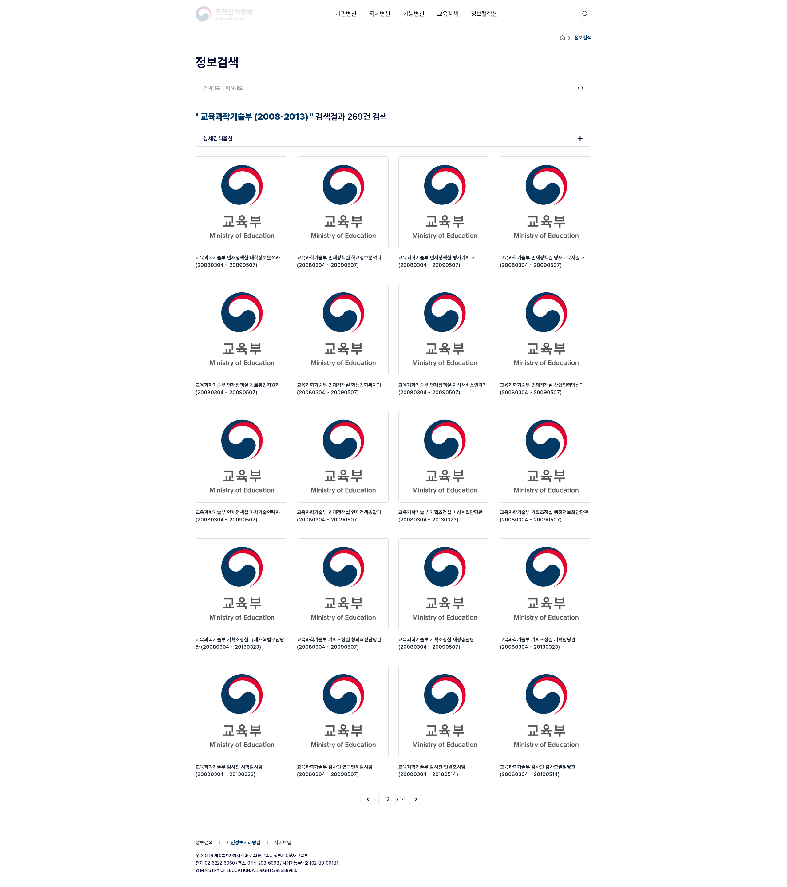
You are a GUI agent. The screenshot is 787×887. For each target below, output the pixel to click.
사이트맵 (282, 842)
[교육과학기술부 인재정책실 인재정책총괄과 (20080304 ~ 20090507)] (343, 457)
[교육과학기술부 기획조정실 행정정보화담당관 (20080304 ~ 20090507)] (545, 457)
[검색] (585, 14)
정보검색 (204, 842)
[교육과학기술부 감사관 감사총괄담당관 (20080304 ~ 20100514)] (545, 711)
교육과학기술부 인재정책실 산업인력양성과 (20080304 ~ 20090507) (542, 388)
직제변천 (379, 14)
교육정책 (447, 14)
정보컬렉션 (484, 14)
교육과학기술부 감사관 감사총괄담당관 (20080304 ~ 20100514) (537, 770)
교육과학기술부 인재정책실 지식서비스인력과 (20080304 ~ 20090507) (442, 388)
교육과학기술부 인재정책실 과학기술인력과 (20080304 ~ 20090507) (238, 516)
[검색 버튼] (581, 88)
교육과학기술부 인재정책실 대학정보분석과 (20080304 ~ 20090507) (238, 261)
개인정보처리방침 (243, 842)
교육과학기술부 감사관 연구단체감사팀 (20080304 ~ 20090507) (335, 770)
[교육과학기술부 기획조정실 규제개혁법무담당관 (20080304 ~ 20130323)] (241, 584)
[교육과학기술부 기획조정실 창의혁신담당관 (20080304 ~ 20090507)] (343, 584)
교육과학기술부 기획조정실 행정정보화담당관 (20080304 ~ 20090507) (544, 516)
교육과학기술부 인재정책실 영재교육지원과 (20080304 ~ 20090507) (542, 261)
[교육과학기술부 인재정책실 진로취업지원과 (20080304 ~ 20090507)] (241, 329)
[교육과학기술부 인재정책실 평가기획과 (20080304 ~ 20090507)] (444, 202)
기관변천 (345, 14)
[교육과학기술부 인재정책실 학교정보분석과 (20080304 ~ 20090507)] (343, 202)
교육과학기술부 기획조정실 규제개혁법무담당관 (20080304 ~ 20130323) (240, 643)
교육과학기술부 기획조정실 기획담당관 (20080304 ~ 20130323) (537, 643)
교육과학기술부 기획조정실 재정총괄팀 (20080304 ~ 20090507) (436, 643)
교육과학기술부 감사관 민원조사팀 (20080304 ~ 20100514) (431, 770)
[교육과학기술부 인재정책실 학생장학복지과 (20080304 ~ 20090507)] (343, 329)
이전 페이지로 (367, 799)
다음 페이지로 (416, 799)
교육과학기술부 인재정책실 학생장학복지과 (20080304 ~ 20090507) (339, 388)
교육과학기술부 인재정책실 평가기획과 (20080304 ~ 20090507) (436, 261)
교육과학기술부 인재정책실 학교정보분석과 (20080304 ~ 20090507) (339, 261)
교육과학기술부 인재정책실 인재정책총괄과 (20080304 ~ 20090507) (339, 516)
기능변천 (413, 14)
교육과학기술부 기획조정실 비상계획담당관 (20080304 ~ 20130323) (440, 516)
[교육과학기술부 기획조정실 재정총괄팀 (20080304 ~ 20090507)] (444, 584)
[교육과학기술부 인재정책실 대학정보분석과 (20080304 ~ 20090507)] (241, 202)
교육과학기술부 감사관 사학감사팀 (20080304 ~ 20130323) (229, 770)
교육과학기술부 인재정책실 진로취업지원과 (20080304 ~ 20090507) (238, 388)
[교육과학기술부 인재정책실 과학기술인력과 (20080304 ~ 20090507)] (241, 457)
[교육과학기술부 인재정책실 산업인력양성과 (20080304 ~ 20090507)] (545, 329)
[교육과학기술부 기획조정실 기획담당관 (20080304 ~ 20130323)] (545, 584)
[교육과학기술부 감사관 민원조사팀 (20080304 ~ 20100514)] (444, 711)
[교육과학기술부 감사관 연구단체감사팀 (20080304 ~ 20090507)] (343, 711)
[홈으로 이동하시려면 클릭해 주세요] (224, 14)
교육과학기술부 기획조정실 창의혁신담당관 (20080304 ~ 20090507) (339, 643)
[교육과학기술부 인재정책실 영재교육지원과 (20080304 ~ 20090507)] (545, 202)
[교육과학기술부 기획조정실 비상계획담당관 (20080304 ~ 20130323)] (444, 457)
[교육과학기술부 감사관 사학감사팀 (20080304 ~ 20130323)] (241, 711)
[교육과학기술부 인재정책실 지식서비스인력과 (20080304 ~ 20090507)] (444, 329)
